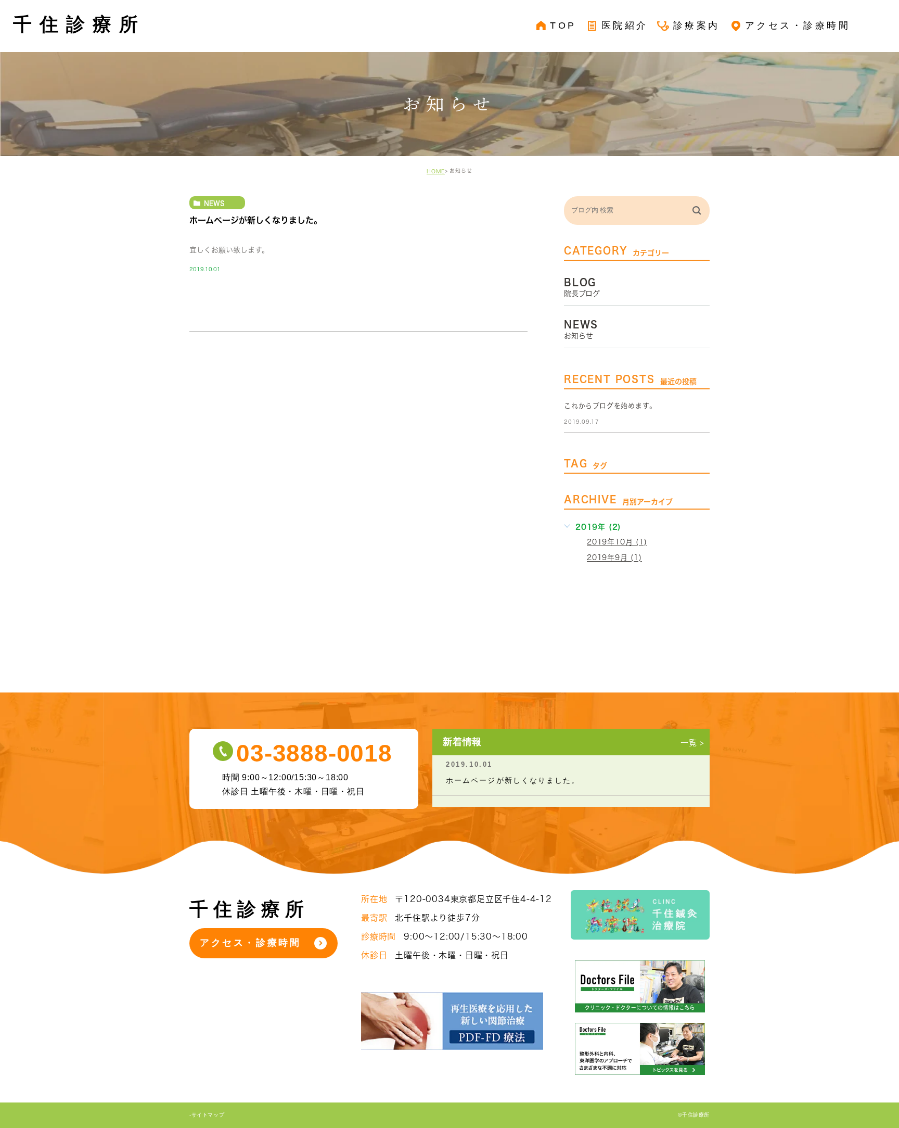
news (214, 203)
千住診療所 (79, 24)
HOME (436, 171)
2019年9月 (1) (614, 558)
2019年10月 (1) (617, 542)
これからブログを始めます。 (610, 405)
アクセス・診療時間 (250, 942)
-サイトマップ (206, 1115)
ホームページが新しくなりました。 (255, 221)
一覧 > (692, 742)
